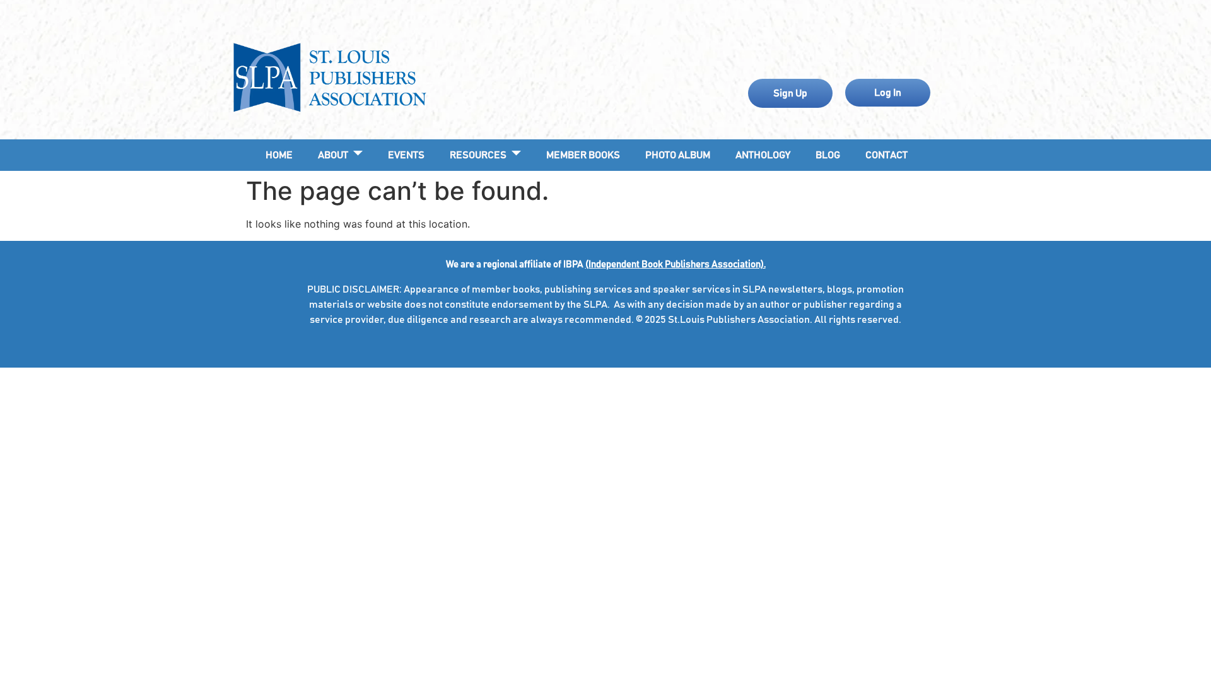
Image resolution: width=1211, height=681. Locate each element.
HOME (279, 155)
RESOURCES (478, 155)
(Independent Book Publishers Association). (675, 264)
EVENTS (406, 155)
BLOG (828, 155)
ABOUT (333, 155)
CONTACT (886, 155)
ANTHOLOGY (762, 155)
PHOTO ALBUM (677, 155)
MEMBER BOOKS (583, 155)
